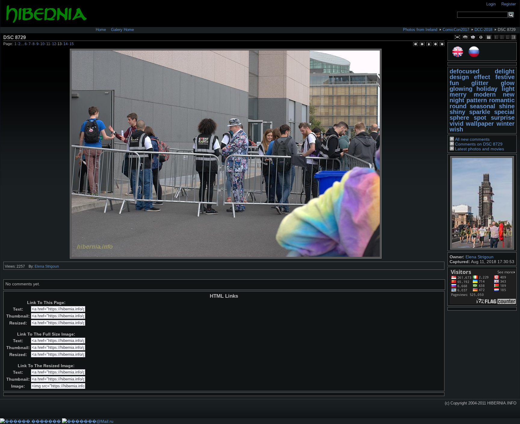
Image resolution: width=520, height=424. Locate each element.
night (457, 100)
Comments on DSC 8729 (479, 144)
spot (480, 117)
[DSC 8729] (226, 154)
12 (54, 44)
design (459, 77)
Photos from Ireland (420, 29)
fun (454, 83)
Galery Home (122, 29)
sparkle (479, 112)
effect (482, 77)
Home (101, 29)
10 (42, 44)
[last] (441, 44)
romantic (502, 100)
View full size (457, 37)
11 (48, 44)
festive (505, 77)
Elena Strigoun (480, 256)
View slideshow (473, 37)
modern (485, 94)
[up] (428, 44)
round (458, 106)
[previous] (422, 44)
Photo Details (481, 37)
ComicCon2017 (456, 29)
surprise (503, 117)
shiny (457, 112)
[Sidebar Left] (496, 37)
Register (508, 4)
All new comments (472, 139)
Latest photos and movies (479, 148)
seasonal (482, 106)
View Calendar (488, 37)
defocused (464, 71)
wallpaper (480, 123)
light (508, 88)
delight (505, 71)
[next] (435, 44)
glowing (461, 88)
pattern (476, 100)
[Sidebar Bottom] (507, 37)
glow (508, 83)
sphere (459, 117)
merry (458, 94)
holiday (486, 88)
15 (72, 44)
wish (456, 129)
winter (506, 123)
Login (491, 4)
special (504, 112)
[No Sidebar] (502, 37)
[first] (415, 44)
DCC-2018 (483, 29)
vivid (456, 123)
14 (65, 44)
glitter (479, 83)
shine (507, 106)
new (509, 94)
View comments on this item (465, 37)
